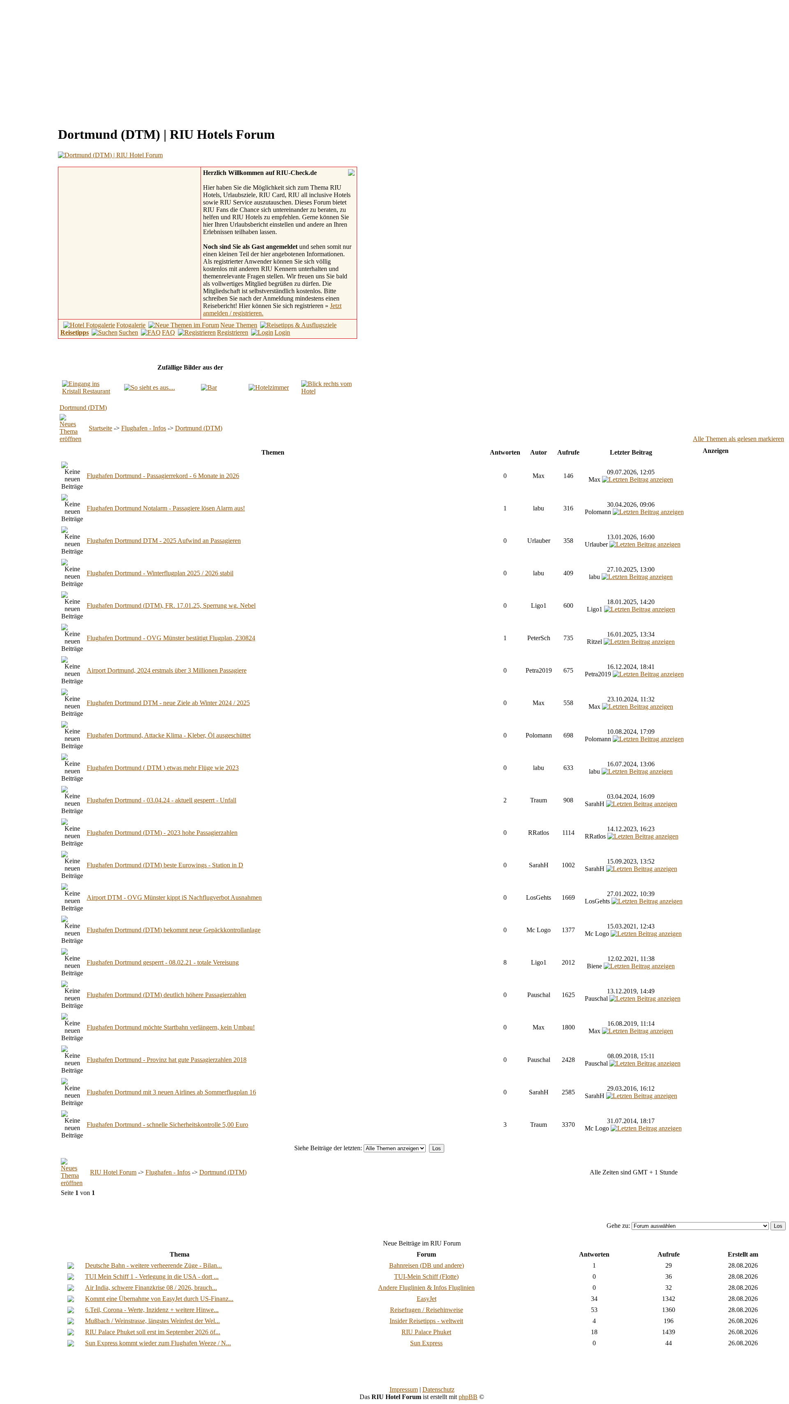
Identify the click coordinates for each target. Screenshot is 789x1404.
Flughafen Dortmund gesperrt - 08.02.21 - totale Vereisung (163, 962)
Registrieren (232, 332)
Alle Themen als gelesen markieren (738, 438)
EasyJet (426, 1298)
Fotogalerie (130, 325)
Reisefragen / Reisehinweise (426, 1309)
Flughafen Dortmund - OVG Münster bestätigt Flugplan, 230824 (171, 637)
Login (282, 332)
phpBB (468, 1396)
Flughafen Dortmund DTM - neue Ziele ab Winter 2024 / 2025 (168, 702)
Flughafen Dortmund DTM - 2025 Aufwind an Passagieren (164, 540)
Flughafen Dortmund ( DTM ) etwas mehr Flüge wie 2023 (163, 767)
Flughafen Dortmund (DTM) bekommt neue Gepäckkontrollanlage (174, 929)
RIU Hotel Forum (113, 1172)
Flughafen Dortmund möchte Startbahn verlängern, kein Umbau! (171, 1027)
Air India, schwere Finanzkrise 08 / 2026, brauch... (151, 1287)
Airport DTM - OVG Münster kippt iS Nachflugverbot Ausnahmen (174, 897)
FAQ (168, 332)
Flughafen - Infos (143, 428)
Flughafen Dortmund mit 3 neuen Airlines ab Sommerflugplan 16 (171, 1092)
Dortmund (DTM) (83, 407)
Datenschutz (438, 1389)
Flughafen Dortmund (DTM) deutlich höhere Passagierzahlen (166, 994)
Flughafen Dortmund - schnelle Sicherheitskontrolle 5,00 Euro (167, 1124)
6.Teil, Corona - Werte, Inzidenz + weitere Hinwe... (152, 1309)
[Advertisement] (72, 60)
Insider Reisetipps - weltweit (426, 1320)
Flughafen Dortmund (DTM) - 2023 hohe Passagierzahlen (162, 832)
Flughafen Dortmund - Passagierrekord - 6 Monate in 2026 (163, 475)
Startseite (100, 428)
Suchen (128, 332)
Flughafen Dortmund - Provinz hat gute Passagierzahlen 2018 (167, 1059)
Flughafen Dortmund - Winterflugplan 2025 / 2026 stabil (160, 573)
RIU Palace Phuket (426, 1331)
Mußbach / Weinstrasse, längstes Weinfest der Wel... (152, 1320)
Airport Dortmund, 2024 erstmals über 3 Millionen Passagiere (167, 670)
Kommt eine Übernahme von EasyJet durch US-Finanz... (159, 1298)
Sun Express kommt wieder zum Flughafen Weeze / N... (158, 1343)
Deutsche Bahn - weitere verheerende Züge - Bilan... (153, 1265)
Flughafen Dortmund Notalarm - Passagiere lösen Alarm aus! (166, 508)
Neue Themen (238, 325)
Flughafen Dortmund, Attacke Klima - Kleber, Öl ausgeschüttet (169, 735)
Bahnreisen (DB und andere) (426, 1265)
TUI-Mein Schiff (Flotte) (426, 1276)
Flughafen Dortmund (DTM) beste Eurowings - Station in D (165, 865)
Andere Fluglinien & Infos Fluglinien (426, 1287)
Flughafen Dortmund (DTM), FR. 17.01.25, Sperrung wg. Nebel (171, 605)
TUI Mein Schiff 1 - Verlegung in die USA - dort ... (152, 1276)
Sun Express (426, 1343)
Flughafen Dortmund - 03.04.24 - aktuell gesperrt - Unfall (161, 800)
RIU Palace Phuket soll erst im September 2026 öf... (152, 1331)
